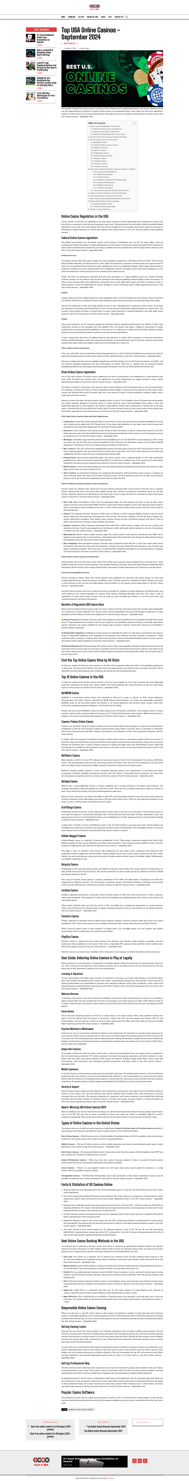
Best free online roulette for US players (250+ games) (50, 1435)
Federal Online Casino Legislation (107, 129)
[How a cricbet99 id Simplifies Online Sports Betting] (30, 53)
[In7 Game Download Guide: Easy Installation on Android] (30, 38)
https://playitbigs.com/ (143, 1422)
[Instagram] (140, 1461)
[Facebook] (134, 1461)
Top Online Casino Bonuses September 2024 (103, 1431)
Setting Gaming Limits (102, 204)
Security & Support (105, 188)
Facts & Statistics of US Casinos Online (106, 196)
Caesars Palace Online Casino (106, 145)
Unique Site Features (106, 182)
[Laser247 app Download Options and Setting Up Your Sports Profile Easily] (30, 66)
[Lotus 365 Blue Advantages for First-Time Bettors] (30, 96)
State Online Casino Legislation (106, 131)
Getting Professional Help (104, 206)
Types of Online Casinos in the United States (108, 193)
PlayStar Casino (101, 166)
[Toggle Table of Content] (133, 123)
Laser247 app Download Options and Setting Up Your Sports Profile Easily (47, 66)
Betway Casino (100, 150)
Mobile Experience (105, 185)
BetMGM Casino (100, 142)
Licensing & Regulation (107, 172)
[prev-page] (120, 1459)
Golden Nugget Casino (103, 156)
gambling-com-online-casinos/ (81, 1409)
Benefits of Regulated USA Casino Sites (109, 134)
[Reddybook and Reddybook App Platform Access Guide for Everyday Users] (30, 81)
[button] (126, 16)
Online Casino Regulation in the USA (104, 126)
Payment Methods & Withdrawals (112, 180)
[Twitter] (145, 1461)
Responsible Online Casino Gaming (104, 201)
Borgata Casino (100, 158)
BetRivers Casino (101, 147)
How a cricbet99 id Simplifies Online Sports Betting (45, 52)
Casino (40, 45)
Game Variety (103, 177)
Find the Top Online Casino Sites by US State (108, 137)
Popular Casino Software (100, 209)
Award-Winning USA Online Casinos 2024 (111, 190)
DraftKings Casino (101, 153)
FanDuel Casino (100, 161)
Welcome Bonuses (105, 174)
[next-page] (124, 1459)
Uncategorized (69, 43)
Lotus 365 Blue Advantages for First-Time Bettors (46, 95)
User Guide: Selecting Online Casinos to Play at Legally (112, 169)
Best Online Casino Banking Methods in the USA (110, 198)
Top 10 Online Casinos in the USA (103, 139)
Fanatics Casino (100, 163)
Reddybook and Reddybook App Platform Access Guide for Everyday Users (46, 82)
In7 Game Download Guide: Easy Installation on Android (45, 38)
